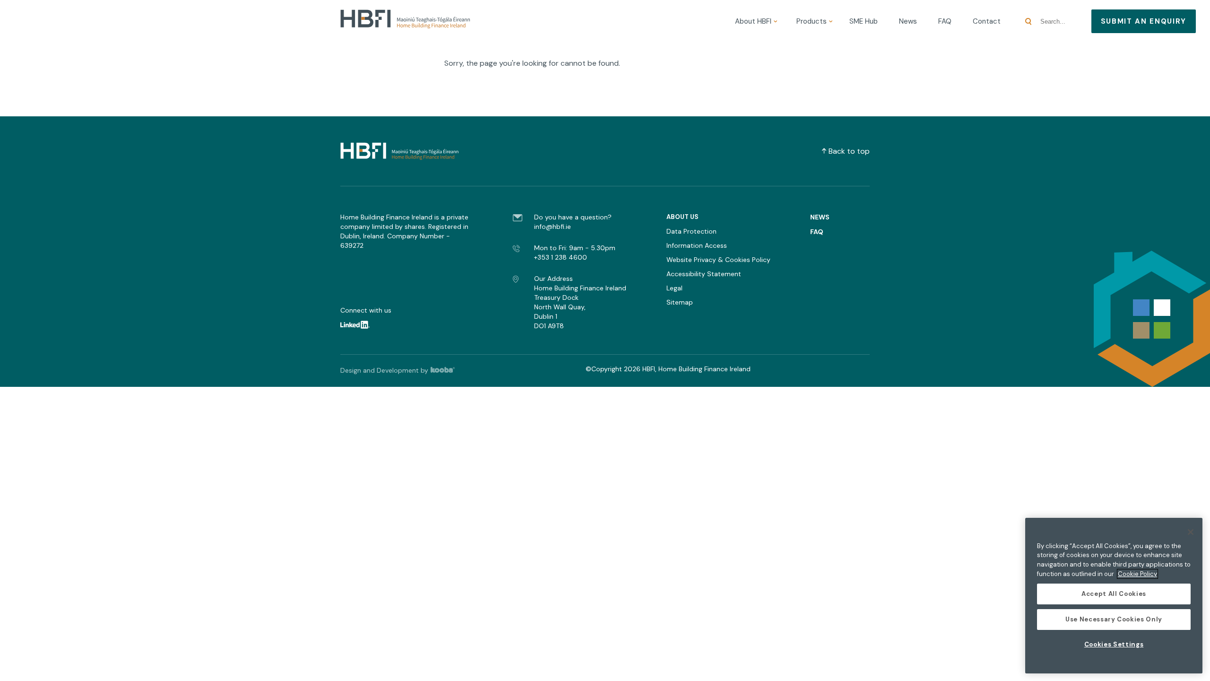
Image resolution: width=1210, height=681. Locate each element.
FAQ (944, 21)
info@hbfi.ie (552, 226)
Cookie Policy (1137, 574)
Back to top (849, 151)
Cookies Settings (1114, 644)
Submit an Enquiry (1143, 21)
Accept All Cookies (1113, 594)
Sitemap (679, 302)
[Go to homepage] (405, 21)
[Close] (1190, 532)
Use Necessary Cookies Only (1113, 619)
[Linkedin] (360, 326)
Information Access (696, 245)
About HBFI (753, 21)
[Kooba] (447, 370)
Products (811, 21)
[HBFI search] (1028, 21)
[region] (1113, 595)
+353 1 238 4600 (560, 257)
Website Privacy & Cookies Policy (718, 259)
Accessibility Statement (703, 274)
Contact (987, 21)
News (908, 21)
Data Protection (691, 231)
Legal (674, 288)
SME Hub (863, 21)
